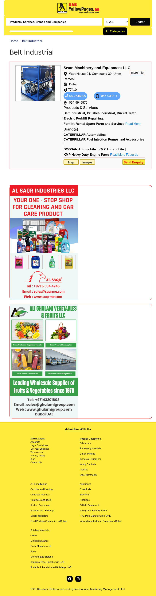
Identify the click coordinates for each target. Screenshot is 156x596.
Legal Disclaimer (39, 445)
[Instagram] (78, 579)
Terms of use (37, 452)
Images (87, 162)
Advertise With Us (78, 429)
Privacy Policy (37, 455)
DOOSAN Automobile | (81, 149)
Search (140, 22)
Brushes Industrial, (101, 113)
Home (14, 41)
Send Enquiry (133, 162)
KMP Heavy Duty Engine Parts (86, 154)
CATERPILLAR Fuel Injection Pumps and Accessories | (104, 142)
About (33, 442)
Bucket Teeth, (127, 113)
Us (38, 442)
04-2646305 (77, 96)
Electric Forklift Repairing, (84, 118)
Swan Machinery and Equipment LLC (97, 68)
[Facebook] (70, 579)
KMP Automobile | (112, 149)
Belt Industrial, (75, 113)
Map (71, 162)
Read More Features (124, 154)
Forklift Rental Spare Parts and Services (94, 124)
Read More (132, 123)
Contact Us (36, 462)
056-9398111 (109, 96)
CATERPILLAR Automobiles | (85, 135)
